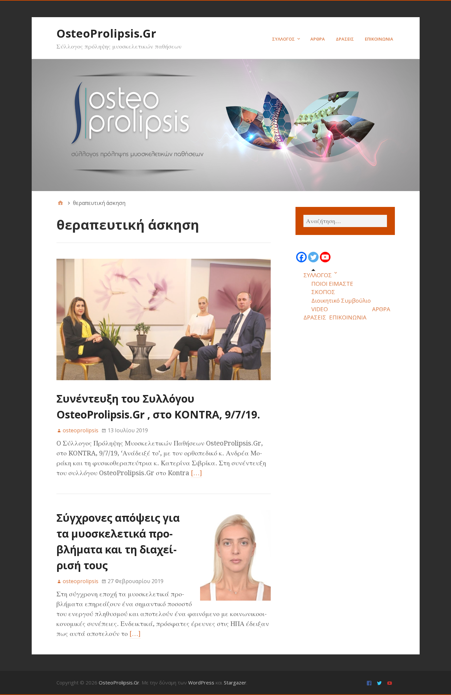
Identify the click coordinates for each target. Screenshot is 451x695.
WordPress (201, 682)
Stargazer (235, 682)
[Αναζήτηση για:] (345, 221)
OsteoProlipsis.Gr (106, 33)
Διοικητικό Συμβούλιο (341, 300)
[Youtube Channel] (325, 257)
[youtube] (390, 682)
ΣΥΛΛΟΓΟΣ (283, 39)
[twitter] (380, 682)
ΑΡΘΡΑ (317, 39)
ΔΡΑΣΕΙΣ (345, 39)
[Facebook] (301, 257)
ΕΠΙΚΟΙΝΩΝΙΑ (379, 39)
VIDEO (319, 309)
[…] (196, 473)
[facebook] (369, 682)
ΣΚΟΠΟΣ (323, 292)
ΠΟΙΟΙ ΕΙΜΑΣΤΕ (332, 283)
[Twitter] (313, 257)
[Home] (60, 203)
